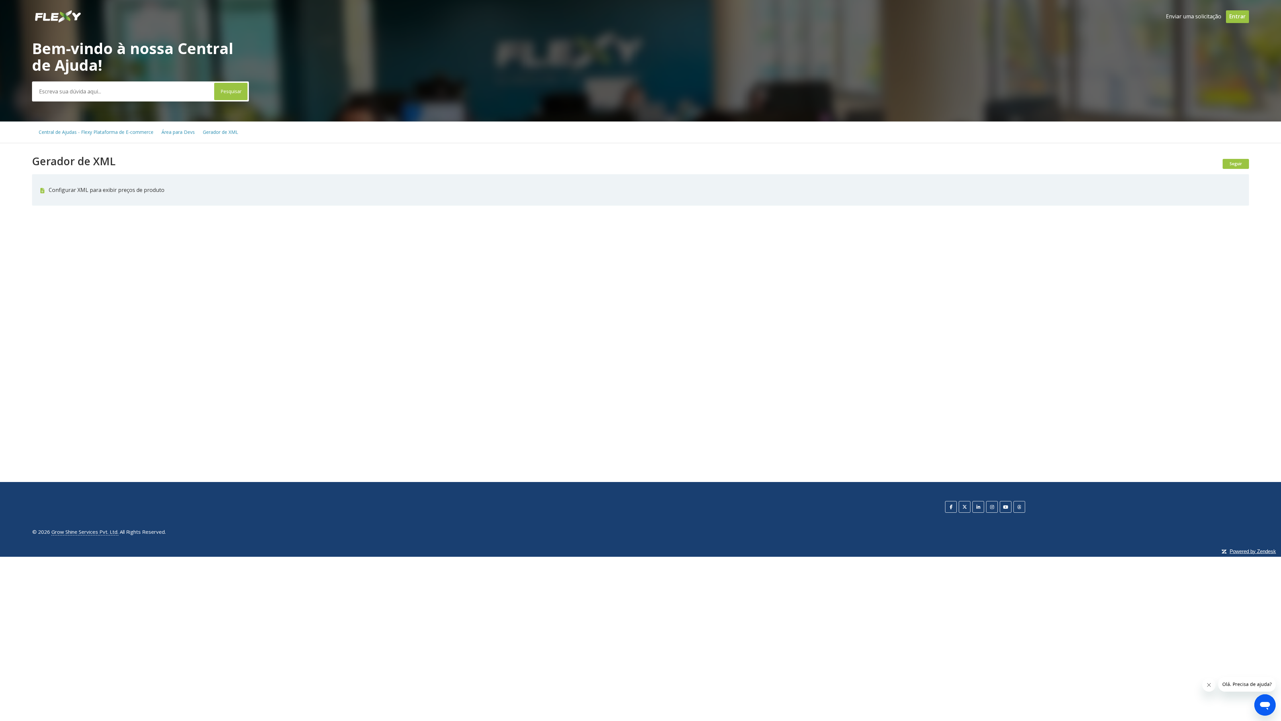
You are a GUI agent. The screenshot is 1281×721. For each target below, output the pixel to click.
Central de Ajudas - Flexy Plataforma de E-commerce (96, 132)
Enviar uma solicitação (1193, 16)
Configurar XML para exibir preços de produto (106, 190)
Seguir (1236, 164)
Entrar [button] (1237, 16)
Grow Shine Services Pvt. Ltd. (84, 531)
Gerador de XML (220, 132)
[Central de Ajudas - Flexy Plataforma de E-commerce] (57, 21)
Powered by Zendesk (1253, 551)
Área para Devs (178, 132)
